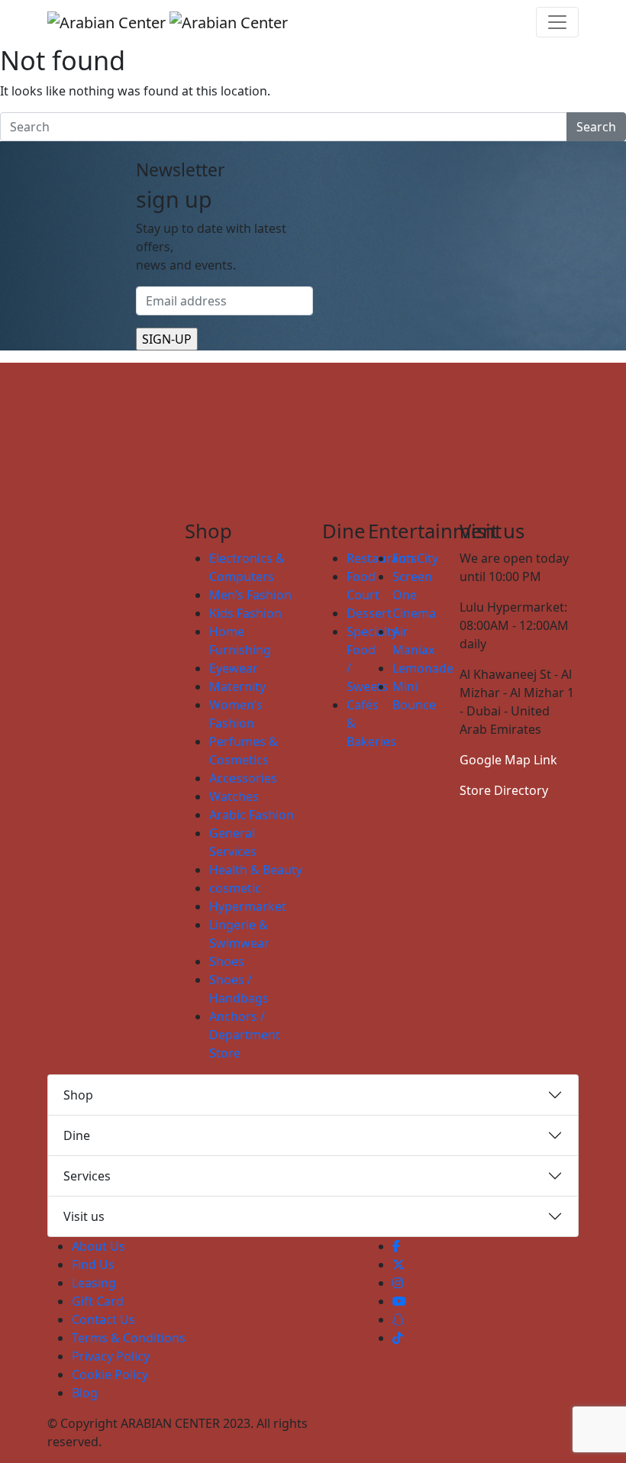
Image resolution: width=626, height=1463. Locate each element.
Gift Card (98, 1301)
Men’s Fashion (250, 594)
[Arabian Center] (167, 22)
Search (596, 126)
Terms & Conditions (129, 1337)
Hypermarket (247, 906)
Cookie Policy (110, 1374)
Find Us (93, 1264)
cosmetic (235, 888)
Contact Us (103, 1319)
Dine (76, 1135)
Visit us (84, 1216)
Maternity (237, 686)
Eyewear (233, 668)
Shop (78, 1095)
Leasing (94, 1282)
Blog (85, 1392)
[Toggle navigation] (557, 22)
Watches (234, 796)
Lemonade (422, 668)
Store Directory (504, 790)
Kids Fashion (245, 613)
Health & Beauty (255, 869)
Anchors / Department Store (244, 1034)
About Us (98, 1246)
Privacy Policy (111, 1356)
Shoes (226, 961)
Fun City (415, 558)
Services (87, 1175)
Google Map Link (508, 759)
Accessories (243, 778)
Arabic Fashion (251, 814)
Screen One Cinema (414, 595)
